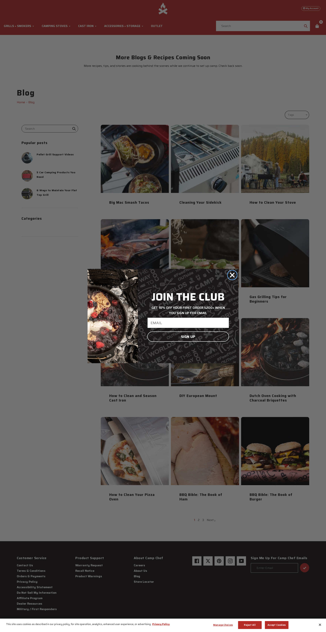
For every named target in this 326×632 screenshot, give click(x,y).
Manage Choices (223, 625)
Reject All (249, 625)
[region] (163, 625)
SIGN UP (188, 337)
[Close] (320, 624)
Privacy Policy (161, 624)
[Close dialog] (232, 275)
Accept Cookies (277, 625)
